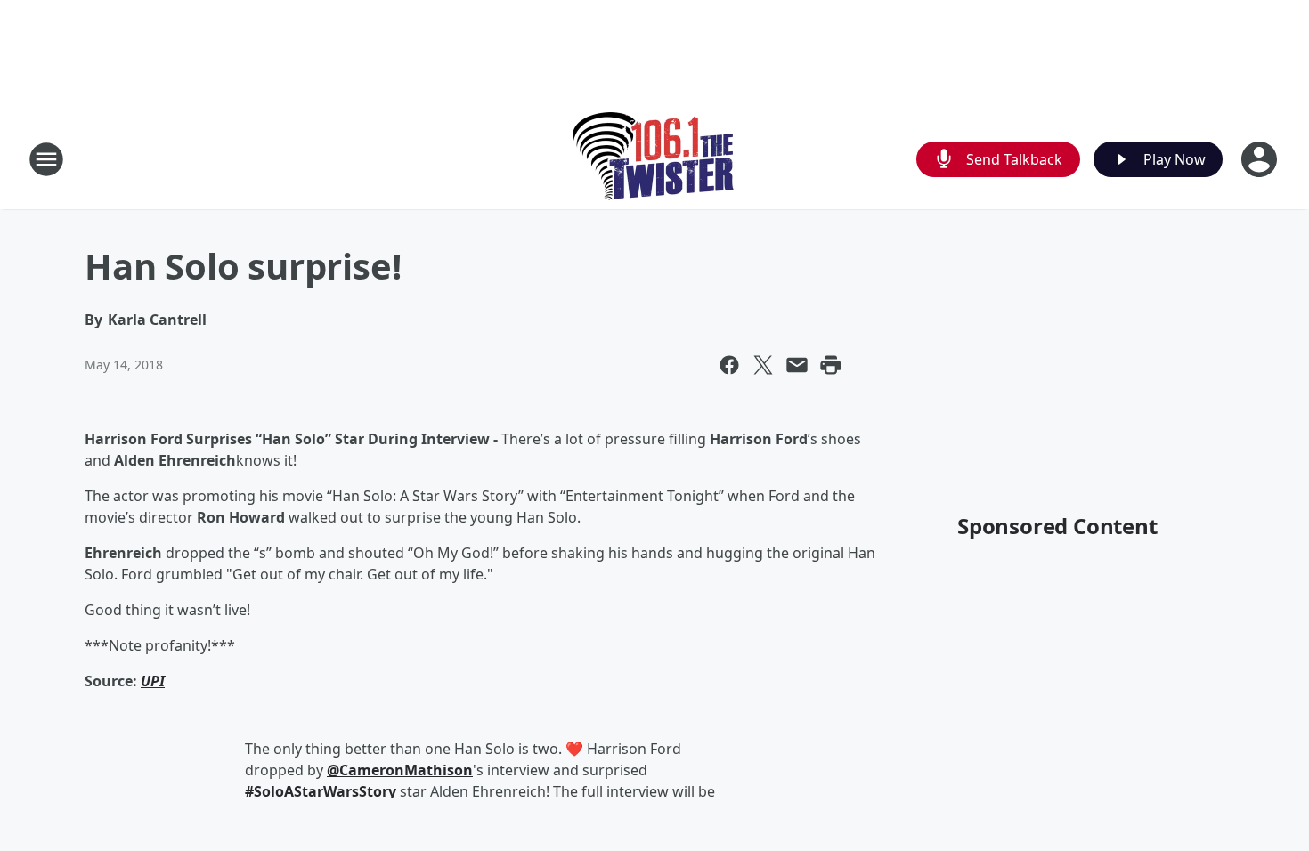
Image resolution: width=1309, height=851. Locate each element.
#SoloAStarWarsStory (320, 791)
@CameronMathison (400, 770)
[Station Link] (655, 159)
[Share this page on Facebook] (729, 365)
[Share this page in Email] (797, 365)
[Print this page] (830, 365)
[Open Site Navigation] (46, 159)
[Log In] (1261, 159)
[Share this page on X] (763, 365)
